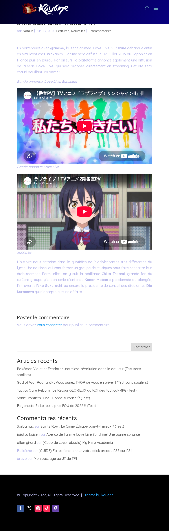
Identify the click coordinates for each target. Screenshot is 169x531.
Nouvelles (78, 31)
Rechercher (142, 347)
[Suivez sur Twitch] (55, 508)
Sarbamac (25, 426)
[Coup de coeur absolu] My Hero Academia (78, 442)
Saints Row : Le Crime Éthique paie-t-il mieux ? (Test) (82, 426)
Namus (28, 31)
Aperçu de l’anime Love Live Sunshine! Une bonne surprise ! (93, 434)
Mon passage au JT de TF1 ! (56, 458)
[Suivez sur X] (29, 508)
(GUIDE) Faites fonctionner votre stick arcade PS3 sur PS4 (85, 450)
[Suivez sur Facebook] (20, 508)
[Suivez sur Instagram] (38, 508)
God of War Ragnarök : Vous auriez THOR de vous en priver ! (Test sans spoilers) (82, 382)
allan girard (26, 442)
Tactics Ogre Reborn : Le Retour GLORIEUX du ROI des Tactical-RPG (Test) (77, 390)
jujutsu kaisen (28, 434)
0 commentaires (99, 31)
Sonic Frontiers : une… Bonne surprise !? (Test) (53, 398)
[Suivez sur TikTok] (46, 508)
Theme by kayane (99, 495)
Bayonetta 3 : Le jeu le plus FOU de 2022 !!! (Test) (56, 405)
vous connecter (49, 325)
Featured (63, 31)
